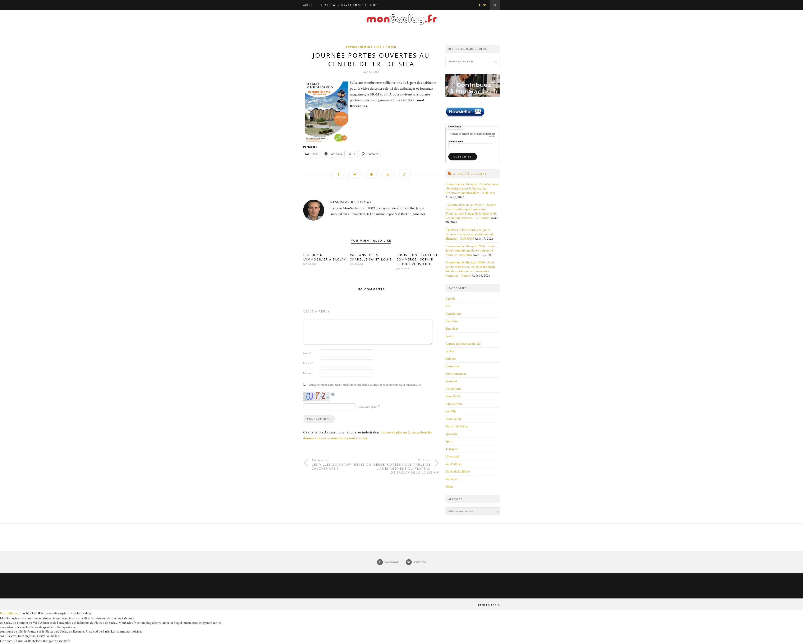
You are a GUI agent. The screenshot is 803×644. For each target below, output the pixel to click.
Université (452, 456)
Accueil (309, 4)
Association (453, 313)
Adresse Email (455, 142)
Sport (449, 441)
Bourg (449, 336)
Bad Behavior (10, 613)
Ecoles (449, 351)
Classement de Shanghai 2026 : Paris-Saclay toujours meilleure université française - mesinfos (470, 250)
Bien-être (451, 321)
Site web (308, 373)
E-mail (308, 363)
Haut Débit (452, 396)
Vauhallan (451, 479)
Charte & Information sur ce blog (349, 4)
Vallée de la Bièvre (457, 471)
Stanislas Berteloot (351, 202)
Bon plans (451, 328)
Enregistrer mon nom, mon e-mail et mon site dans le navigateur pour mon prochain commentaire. (365, 385)
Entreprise (452, 366)
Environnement (359, 46)
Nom (307, 353)
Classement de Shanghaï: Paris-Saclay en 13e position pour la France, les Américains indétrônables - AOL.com (472, 188)
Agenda (450, 298)
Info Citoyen (385, 46)
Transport (452, 449)
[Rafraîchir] (333, 394)
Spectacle (451, 434)
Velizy (449, 486)
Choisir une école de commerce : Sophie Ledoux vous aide (417, 259)
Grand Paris (453, 389)
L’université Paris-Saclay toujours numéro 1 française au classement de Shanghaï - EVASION (469, 234)
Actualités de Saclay (469, 173)
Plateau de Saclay (456, 426)
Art (447, 306)
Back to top (487, 605)
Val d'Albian (453, 464)
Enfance (450, 359)
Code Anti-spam (367, 407)
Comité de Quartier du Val (463, 344)
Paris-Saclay (453, 419)
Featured (451, 381)
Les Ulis (450, 411)
